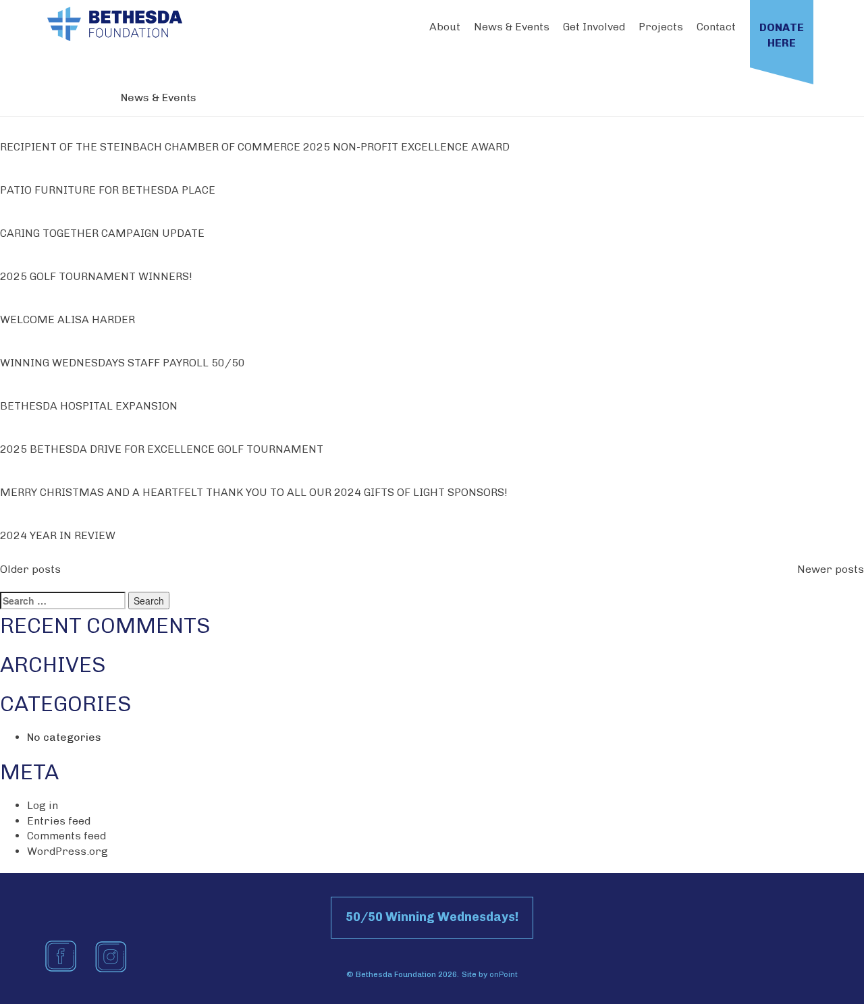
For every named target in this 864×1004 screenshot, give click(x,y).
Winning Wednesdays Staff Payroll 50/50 (122, 362)
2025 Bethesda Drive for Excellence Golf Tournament (161, 449)
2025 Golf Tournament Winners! (96, 276)
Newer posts (830, 569)
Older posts (30, 569)
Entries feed (58, 820)
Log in (42, 805)
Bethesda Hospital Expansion (89, 405)
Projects (661, 26)
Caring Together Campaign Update (102, 233)
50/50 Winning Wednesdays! (432, 917)
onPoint (503, 974)
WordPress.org (67, 851)
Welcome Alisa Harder (67, 319)
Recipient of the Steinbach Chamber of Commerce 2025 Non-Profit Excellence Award (255, 146)
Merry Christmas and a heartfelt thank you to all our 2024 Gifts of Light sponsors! (254, 492)
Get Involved (594, 26)
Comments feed (66, 835)
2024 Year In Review (57, 535)
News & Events (511, 26)
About (444, 26)
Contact (716, 26)
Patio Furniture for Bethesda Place (107, 190)
